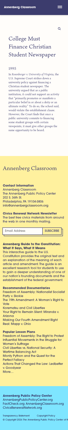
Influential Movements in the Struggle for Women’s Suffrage (32, 342)
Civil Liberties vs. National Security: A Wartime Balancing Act (29, 350)
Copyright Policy (46, 416)
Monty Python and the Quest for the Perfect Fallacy (29, 358)
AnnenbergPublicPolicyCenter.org (28, 399)
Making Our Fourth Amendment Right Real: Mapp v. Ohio (30, 322)
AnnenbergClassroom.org (45, 403)
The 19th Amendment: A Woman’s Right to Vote (33, 302)
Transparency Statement (16, 416)
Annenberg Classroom (20, 7)
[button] (60, 7)
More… (8, 372)
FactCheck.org (14, 403)
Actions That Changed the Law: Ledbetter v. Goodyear (33, 366)
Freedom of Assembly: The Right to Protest (33, 336)
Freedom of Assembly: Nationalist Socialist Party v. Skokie (34, 294)
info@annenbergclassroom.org (25, 205)
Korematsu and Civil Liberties (24, 308)
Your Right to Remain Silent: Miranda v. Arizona (31, 314)
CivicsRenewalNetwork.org (22, 407)
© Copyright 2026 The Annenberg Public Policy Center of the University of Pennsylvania (35, 420)
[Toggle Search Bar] (45, 7)
